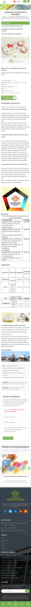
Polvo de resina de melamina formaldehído (11, 568)
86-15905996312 (13, 528)
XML (27, 599)
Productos (3, 543)
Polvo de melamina (12, 366)
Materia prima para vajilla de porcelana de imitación (14, 411)
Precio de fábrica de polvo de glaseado (13, 368)
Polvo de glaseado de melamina (9, 565)
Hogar (5, 17)
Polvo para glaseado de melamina (12, 34)
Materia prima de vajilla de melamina (10, 578)
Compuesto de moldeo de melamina (12, 26)
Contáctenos (4, 548)
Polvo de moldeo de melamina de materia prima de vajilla (15, 477)
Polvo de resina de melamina (8, 555)
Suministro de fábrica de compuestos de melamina (14, 374)
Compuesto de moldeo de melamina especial (12, 30)
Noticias (3, 545)
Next (29, 468)
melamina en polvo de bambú (8, 570)
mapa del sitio (20, 599)
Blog (15, 600)
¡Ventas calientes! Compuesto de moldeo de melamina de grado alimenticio (14, 383)
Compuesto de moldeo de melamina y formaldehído (13, 560)
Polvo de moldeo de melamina (8, 575)
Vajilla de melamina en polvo (11, 370)
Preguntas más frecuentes (9, 599)
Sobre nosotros (4, 540)
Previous (2, 468)
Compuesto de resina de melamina (9, 563)
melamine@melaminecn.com (20, 531)
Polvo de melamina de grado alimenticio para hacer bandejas (13, 388)
